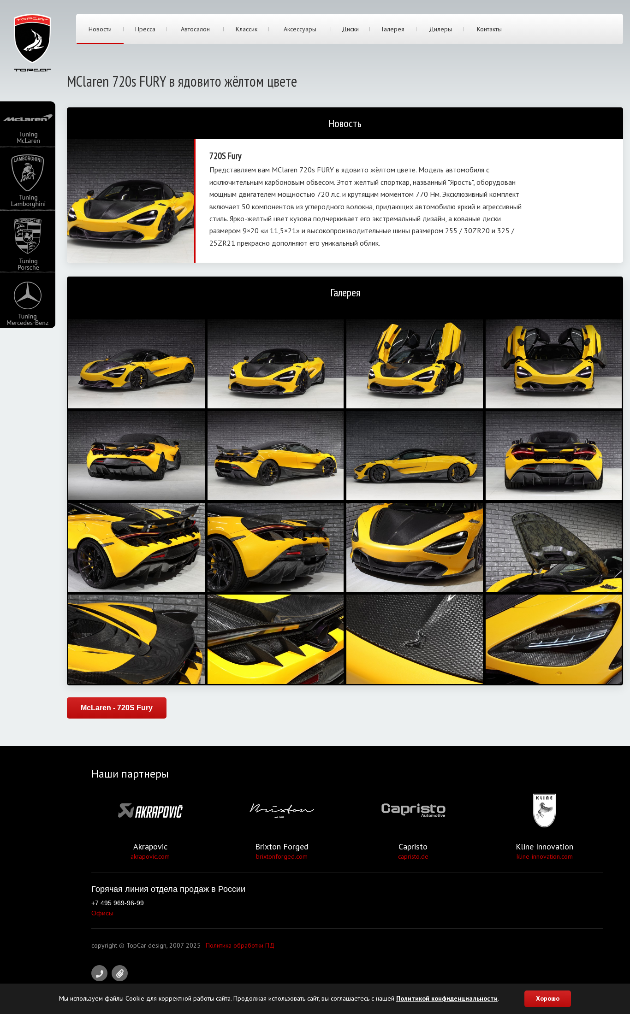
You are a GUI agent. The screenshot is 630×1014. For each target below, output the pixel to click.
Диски (350, 29)
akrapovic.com (150, 856)
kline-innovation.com (545, 856)
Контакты (489, 29)
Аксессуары (300, 29)
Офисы (102, 913)
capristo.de (413, 856)
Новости (100, 29)
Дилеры (440, 29)
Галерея (393, 29)
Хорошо (547, 998)
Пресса (145, 29)
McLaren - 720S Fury (117, 708)
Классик (246, 29)
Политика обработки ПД (240, 945)
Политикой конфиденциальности (447, 998)
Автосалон (195, 29)
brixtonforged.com (282, 856)
